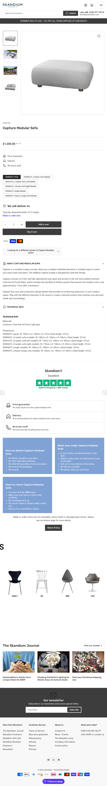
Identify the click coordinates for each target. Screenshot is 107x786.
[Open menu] (101, 5)
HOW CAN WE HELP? (91, 731)
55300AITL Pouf (11, 177)
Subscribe (74, 710)
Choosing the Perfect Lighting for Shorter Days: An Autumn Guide (53, 678)
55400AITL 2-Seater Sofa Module (37, 177)
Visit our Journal (92, 645)
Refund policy (35, 738)
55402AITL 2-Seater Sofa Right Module (20, 186)
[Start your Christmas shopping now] (88, 662)
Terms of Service (37, 731)
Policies (32, 749)
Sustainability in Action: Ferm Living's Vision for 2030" (17, 678)
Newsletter (8, 749)
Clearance (7, 745)
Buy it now (32, 232)
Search (72, 13)
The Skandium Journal (13, 731)
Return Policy (53, 528)
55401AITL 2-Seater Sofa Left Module (20, 182)
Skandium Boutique (12, 742)
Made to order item (12, 215)
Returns (32, 745)
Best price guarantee (38, 734)
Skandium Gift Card (12, 738)
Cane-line (6, 123)
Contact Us (60, 731)
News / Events (61, 734)
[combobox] (40, 13)
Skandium (48, 770)
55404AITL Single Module (15, 191)
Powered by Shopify (61, 770)
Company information (65, 742)
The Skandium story (64, 738)
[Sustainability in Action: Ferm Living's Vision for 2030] (19, 662)
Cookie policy (61, 745)
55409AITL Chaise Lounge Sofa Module (21, 196)
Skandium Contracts (12, 734)
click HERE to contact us (92, 734)
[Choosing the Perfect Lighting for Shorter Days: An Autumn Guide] (53, 662)
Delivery (32, 742)
